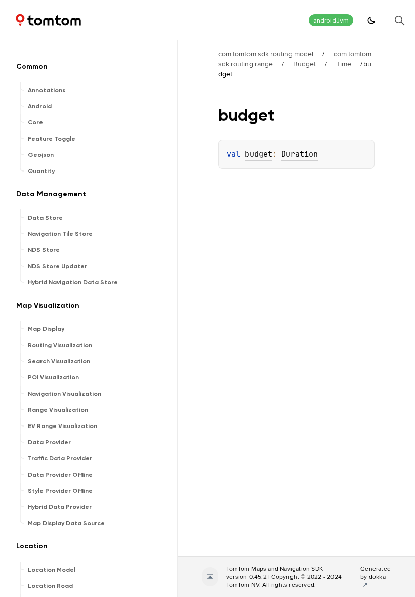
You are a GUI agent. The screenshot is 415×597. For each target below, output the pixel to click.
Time (343, 64)
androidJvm (331, 20)
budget (258, 154)
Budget (304, 64)
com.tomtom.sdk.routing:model (265, 54)
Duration (299, 154)
